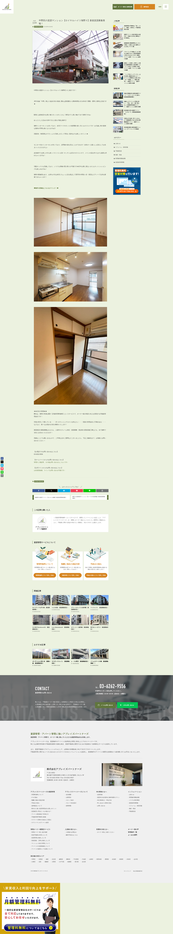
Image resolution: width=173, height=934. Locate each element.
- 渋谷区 (128, 859)
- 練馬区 (60, 859)
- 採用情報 (68, 805)
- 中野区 (33, 859)
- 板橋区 (69, 861)
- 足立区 (83, 861)
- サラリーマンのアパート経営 (40, 822)
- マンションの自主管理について (40, 843)
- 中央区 (83, 859)
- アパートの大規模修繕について (40, 846)
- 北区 (39, 861)
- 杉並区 (113, 859)
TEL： (111, 688)
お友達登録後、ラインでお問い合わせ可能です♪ (49, 470)
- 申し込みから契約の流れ (104, 803)
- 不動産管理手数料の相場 (38, 817)
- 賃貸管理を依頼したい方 (38, 837)
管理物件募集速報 (38, 26)
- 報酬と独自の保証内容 (38, 800)
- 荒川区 (76, 861)
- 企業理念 (68, 797)
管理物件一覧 (132, 832)
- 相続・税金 (132, 808)
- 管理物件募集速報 (133, 797)
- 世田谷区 (99, 859)
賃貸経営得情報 (119, 162)
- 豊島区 (67, 859)
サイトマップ (127, 871)
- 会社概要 (68, 794)
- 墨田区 (106, 859)
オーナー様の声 (133, 829)
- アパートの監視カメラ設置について (42, 849)
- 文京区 (53, 859)
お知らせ (117, 143)
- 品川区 (135, 859)
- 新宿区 (121, 859)
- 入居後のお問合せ (70, 832)
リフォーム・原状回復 (121, 147)
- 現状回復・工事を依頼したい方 (40, 840)
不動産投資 (118, 151)
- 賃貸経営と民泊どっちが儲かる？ (41, 811)
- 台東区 (90, 859)
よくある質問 (132, 835)
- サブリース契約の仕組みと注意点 (41, 819)
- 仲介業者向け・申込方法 (104, 800)
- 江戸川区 (61, 861)
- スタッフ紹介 (69, 800)
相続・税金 (118, 154)
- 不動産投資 (132, 811)
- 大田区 (53, 861)
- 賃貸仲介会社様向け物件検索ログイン (108, 797)
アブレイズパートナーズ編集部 (41, 528)
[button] (38, 490)
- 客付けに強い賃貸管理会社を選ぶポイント (43, 808)
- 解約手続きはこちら (71, 835)
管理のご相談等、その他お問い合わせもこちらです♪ (51, 462)
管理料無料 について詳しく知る (45, 575)
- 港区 (47, 859)
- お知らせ (131, 794)
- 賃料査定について (36, 805)
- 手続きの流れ (35, 803)
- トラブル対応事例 (133, 800)
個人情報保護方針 (137, 871)
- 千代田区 (76, 859)
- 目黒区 (40, 859)
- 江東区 (33, 861)
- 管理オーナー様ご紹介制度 (39, 832)
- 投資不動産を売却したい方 (39, 835)
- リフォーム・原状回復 (135, 805)
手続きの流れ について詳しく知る (96, 575)
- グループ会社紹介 (70, 803)
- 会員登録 (99, 794)
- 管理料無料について (37, 794)
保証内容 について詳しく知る (70, 575)
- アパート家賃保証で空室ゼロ (40, 814)
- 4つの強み (34, 797)
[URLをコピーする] (102, 490)
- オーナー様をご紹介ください (105, 832)
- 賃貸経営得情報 (133, 803)
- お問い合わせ (100, 805)
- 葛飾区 (46, 861)
